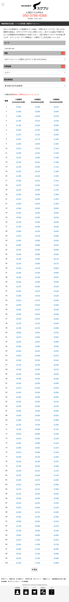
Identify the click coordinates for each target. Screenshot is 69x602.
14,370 (37, 291)
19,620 (56, 323)
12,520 (37, 116)
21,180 (56, 434)
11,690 (18, 116)
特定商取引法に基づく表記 (59, 579)
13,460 (18, 296)
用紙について (47, 579)
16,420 (37, 484)
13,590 (37, 217)
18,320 (56, 231)
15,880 (37, 434)
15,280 (18, 480)
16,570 (56, 107)
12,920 (18, 240)
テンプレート (38, 579)
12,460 (18, 194)
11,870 (18, 134)
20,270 (56, 369)
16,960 (56, 134)
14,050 (18, 355)
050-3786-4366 (35, 15)
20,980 (56, 420)
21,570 (56, 461)
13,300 (37, 190)
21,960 (56, 489)
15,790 (37, 424)
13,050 (18, 254)
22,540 (56, 530)
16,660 (37, 507)
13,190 (18, 268)
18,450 (56, 240)
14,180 (37, 272)
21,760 (56, 475)
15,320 (18, 484)
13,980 (37, 254)
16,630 (56, 111)
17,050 (37, 544)
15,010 (37, 351)
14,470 (37, 300)
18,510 (56, 245)
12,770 (37, 139)
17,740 (56, 190)
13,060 (37, 167)
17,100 (37, 549)
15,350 (37, 383)
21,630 (56, 466)
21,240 (56, 438)
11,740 (18, 121)
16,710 (37, 512)
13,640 (37, 222)
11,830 (18, 130)
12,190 (18, 167)
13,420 (18, 291)
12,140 (18, 162)
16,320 (37, 475)
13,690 (37, 226)
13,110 (37, 171)
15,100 (37, 360)
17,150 (56, 148)
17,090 (56, 144)
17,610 (56, 180)
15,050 (18, 457)
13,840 (37, 240)
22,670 (56, 540)
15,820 (18, 535)
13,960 (18, 346)
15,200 (37, 369)
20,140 (56, 360)
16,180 (37, 461)
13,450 (37, 203)
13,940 (37, 249)
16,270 (37, 471)
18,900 (56, 272)
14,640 (18, 415)
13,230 (18, 272)
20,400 (56, 378)
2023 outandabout (32, 585)
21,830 (56, 480)
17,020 (56, 139)
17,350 (56, 162)
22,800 (56, 549)
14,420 (37, 296)
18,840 (56, 268)
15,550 (18, 507)
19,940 (56, 346)
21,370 (56, 448)
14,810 (37, 332)
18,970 (56, 277)
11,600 (18, 107)
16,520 (37, 494)
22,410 (56, 521)
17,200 (37, 558)
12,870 (37, 148)
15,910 (18, 544)
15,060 (37, 355)
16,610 (37, 503)
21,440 (56, 452)
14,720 (37, 323)
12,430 (37, 107)
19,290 (56, 300)
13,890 (37, 245)
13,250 (37, 185)
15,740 (37, 420)
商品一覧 (12, 579)
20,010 (56, 351)
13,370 (18, 286)
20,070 (56, 355)
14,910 (37, 342)
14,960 (37, 346)
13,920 (18, 342)
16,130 (37, 457)
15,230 (18, 475)
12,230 (18, 171)
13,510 (18, 300)
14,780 (18, 429)
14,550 (18, 406)
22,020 (56, 494)
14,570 (37, 309)
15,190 (18, 471)
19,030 (56, 282)
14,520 (37, 305)
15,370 (18, 489)
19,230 (56, 296)
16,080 (37, 452)
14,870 (18, 438)
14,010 (18, 351)
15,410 (18, 494)
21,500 (56, 457)
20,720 (56, 401)
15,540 (37, 401)
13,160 (37, 176)
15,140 (18, 466)
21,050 (56, 424)
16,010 (18, 553)
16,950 (37, 535)
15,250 (37, 374)
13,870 (18, 337)
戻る (35, 569)
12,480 (37, 111)
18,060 (56, 213)
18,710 (56, 259)
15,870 (18, 540)
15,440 (37, 392)
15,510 (18, 503)
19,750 (56, 332)
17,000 (37, 540)
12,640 (18, 213)
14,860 (37, 337)
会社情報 (4, 581)
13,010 (37, 162)
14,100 (18, 360)
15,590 (37, 406)
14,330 (37, 286)
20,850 (56, 411)
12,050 (18, 153)
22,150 (56, 503)
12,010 (18, 148)
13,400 (37, 199)
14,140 (18, 365)
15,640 (37, 411)
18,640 (56, 254)
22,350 (56, 517)
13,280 (18, 277)
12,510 (18, 199)
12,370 (18, 185)
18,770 (56, 263)
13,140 (18, 263)
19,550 (56, 319)
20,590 (56, 392)
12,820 (37, 144)
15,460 (18, 498)
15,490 (37, 397)
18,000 (56, 208)
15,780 (18, 530)
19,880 (56, 342)
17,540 (56, 176)
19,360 (56, 305)
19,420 (56, 309)
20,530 (56, 388)
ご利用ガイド (20, 579)
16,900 (37, 530)
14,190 (18, 369)
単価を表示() (22, 94)
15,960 (18, 549)
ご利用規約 (25, 581)
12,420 (18, 190)
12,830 (18, 231)
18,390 (56, 236)
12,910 (37, 153)
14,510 (18, 401)
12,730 (18, 222)
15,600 (18, 512)
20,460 (56, 383)
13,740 (37, 231)
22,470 (56, 526)
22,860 (56, 553)
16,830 (56, 125)
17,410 (56, 167)
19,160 (56, 291)
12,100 (18, 157)
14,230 (37, 277)
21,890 (56, 484)
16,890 (56, 130)
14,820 (18, 434)
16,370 (37, 480)
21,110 (56, 429)
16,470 (37, 489)
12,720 (37, 134)
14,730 (18, 424)
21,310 (56, 443)
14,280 (37, 282)
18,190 (56, 222)
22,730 (56, 544)
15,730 (18, 526)
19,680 (56, 328)
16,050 (18, 558)
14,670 (37, 319)
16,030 (37, 448)
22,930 (56, 558)
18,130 (56, 217)
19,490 (56, 314)
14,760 (37, 328)
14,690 (18, 420)
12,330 (18, 180)
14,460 (18, 397)
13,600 (18, 309)
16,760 (56, 121)
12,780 (18, 226)
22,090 (56, 498)
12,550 (18, 203)
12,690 (18, 217)
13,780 (18, 328)
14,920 (18, 443)
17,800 (56, 194)
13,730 (18, 323)
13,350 (37, 194)
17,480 (56, 171)
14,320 (18, 383)
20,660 (56, 397)
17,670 (56, 185)
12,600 (18, 208)
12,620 (37, 125)
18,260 (56, 226)
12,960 (37, 157)
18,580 (56, 249)
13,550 (37, 213)
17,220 (56, 153)
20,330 (56, 374)
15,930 (37, 438)
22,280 (56, 512)
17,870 (56, 199)
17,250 (37, 563)
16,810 (37, 521)
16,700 (56, 116)
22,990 (56, 563)
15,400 (37, 388)
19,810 (56, 337)
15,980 (37, 443)
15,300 (37, 378)
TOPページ (5, 579)
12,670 (37, 130)
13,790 (37, 236)
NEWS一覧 (29, 579)
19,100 (56, 286)
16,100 (18, 563)
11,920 (18, 139)
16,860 (37, 526)
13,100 (18, 259)
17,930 (56, 203)
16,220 (37, 466)
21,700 (56, 471)
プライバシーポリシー (14, 581)
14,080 (37, 263)
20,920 (56, 415)
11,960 (18, 144)
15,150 (37, 365)
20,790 (56, 406)
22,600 (56, 535)
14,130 (37, 268)
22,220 (56, 507)
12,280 (18, 176)
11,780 (18, 125)
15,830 (37, 429)
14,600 (18, 411)
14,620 (37, 314)
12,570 (37, 121)
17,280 (56, 157)
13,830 (18, 332)
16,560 (37, 498)
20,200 (56, 365)
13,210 (37, 180)
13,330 (18, 282)
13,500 (37, 208)
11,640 (18, 111)
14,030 (37, 259)
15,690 (37, 415)
